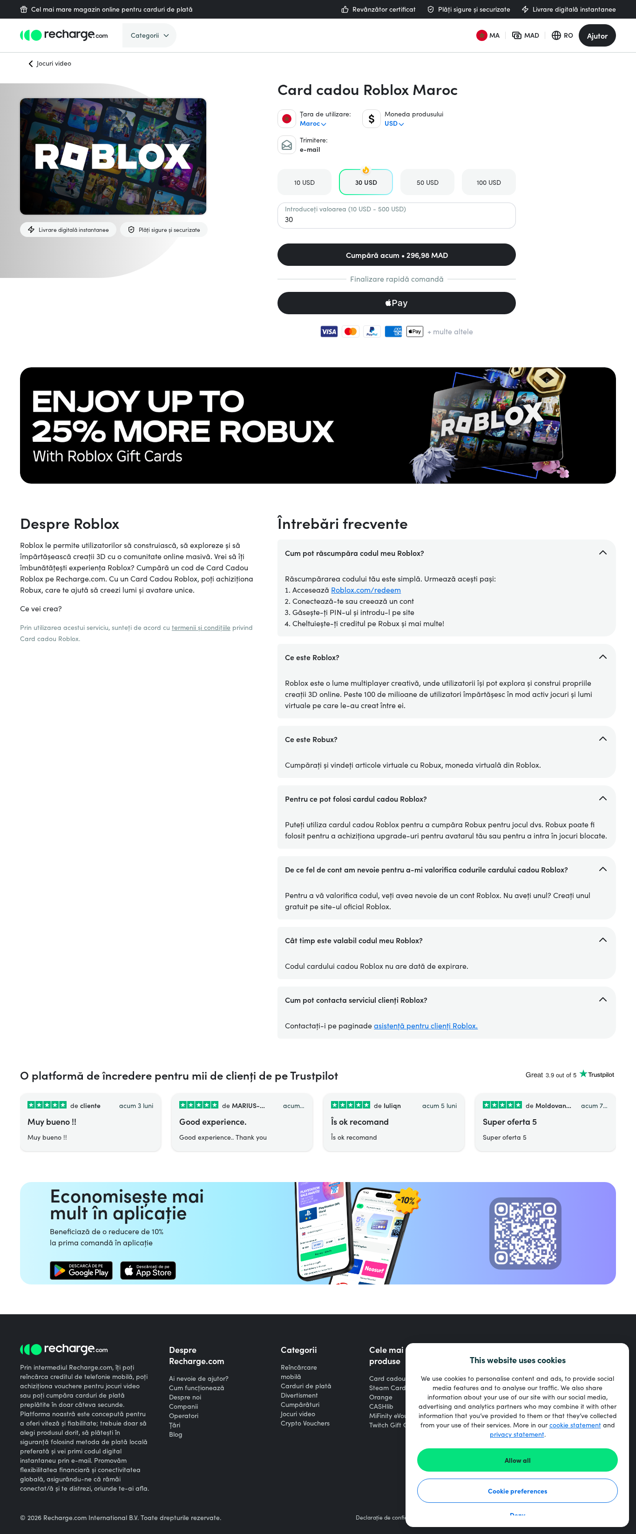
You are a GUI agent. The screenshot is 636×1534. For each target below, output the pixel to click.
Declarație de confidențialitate (395, 1517)
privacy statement (517, 1434)
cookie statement (575, 1424)
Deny (517, 1515)
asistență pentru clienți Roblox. (426, 1025)
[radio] (304, 182)
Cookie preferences (518, 1490)
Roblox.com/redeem (366, 590)
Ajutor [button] (597, 35)
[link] (81, 1270)
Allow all (518, 1460)
